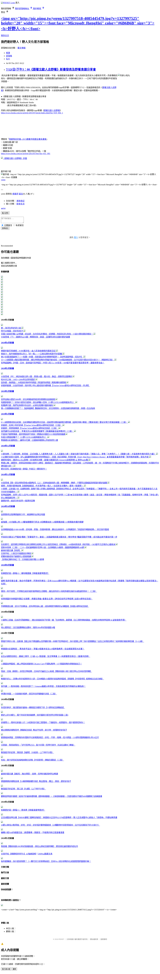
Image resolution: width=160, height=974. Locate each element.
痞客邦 (15, 194)
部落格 (9, 56)
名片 (8, 59)
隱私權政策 (94, 939)
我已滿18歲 (6, 969)
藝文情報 (22, 48)
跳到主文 (5, 35)
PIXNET (61, 939)
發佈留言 (5, 228)
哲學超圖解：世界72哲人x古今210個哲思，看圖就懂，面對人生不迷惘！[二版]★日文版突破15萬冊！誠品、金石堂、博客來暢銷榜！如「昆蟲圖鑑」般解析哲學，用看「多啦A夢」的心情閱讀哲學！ (80, 496)
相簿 (8, 53)
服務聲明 (103, 939)
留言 (21, 194)
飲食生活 (20, 204)
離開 (14, 969)
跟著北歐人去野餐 (52, 110)
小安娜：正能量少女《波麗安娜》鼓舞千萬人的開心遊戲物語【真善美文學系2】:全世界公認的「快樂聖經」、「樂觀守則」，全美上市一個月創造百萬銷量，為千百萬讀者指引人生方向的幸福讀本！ (79, 490)
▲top (3, 208)
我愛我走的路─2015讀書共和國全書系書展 (27, 139)
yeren (3, 180)
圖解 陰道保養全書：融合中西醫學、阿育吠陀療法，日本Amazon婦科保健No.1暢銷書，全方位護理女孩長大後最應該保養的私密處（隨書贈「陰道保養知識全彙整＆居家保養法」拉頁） (79, 582)
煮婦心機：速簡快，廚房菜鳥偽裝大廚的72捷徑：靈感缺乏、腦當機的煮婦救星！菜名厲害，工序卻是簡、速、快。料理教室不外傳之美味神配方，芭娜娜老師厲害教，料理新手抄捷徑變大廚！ (80, 464)
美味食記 (20, 201)
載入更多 (5, 213)
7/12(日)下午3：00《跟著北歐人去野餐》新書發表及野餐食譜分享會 (51, 69)
